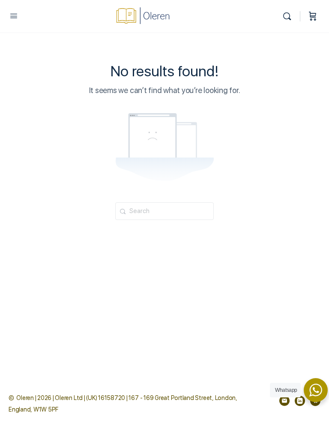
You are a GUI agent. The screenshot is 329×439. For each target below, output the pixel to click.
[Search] (289, 16)
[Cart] (312, 16)
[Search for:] (164, 210)
